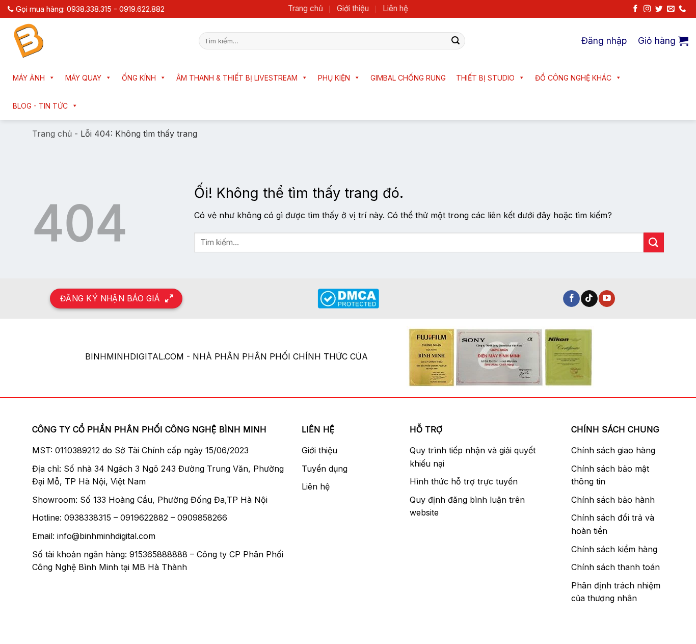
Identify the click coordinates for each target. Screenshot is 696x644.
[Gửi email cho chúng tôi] (670, 9)
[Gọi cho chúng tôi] (682, 9)
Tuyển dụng (324, 468)
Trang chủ (305, 8)
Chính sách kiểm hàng (614, 549)
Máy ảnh (29, 77)
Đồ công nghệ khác (573, 77)
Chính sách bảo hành (613, 500)
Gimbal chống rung (408, 77)
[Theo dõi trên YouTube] (607, 298)
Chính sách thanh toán (615, 567)
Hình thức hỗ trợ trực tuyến (464, 481)
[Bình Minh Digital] (95, 41)
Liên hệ (395, 8)
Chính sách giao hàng (613, 450)
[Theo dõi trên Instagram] (647, 9)
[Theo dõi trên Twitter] (658, 9)
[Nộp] (455, 40)
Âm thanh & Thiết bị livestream (237, 77)
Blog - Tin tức (40, 105)
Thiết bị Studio (485, 77)
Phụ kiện (334, 77)
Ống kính (139, 77)
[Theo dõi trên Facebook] (635, 9)
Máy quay (83, 77)
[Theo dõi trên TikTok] (589, 298)
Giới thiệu (353, 8)
